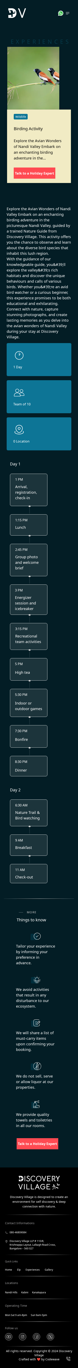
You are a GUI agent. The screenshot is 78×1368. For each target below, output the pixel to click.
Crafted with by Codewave (39, 1359)
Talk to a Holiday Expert (34, 173)
